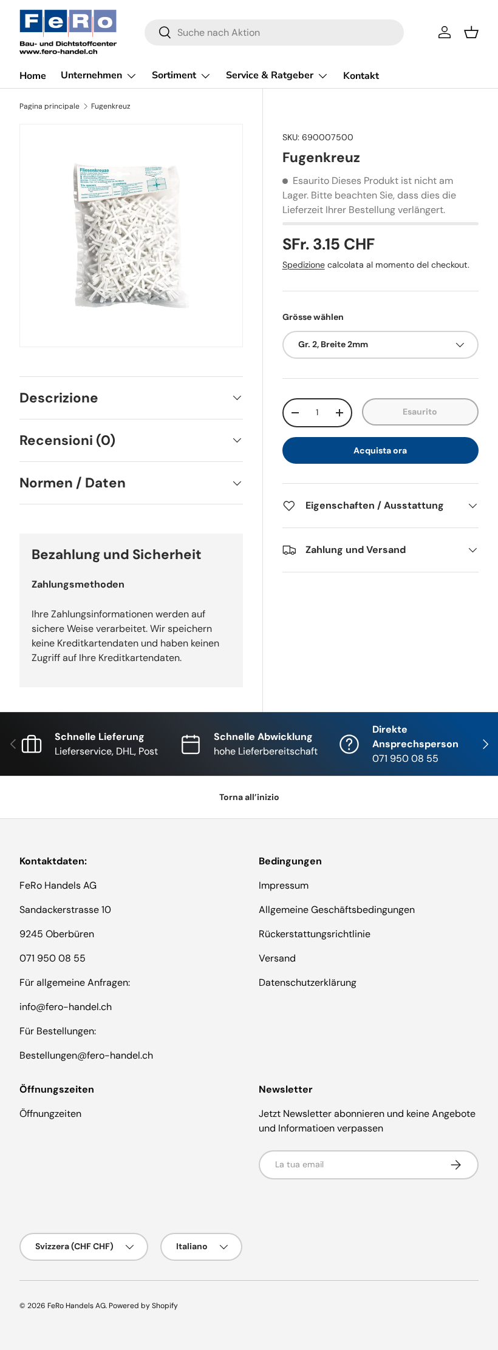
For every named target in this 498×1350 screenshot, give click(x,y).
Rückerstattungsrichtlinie (314, 934)
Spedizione (303, 264)
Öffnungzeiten (50, 1113)
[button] (471, 32)
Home (32, 76)
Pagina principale (49, 106)
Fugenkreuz (111, 106)
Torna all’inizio (249, 797)
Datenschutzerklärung (307, 982)
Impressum (284, 885)
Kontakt (361, 76)
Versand (277, 958)
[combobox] (274, 32)
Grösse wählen (313, 316)
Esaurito (420, 411)
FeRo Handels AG (76, 1306)
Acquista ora (380, 450)
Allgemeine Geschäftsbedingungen (337, 909)
